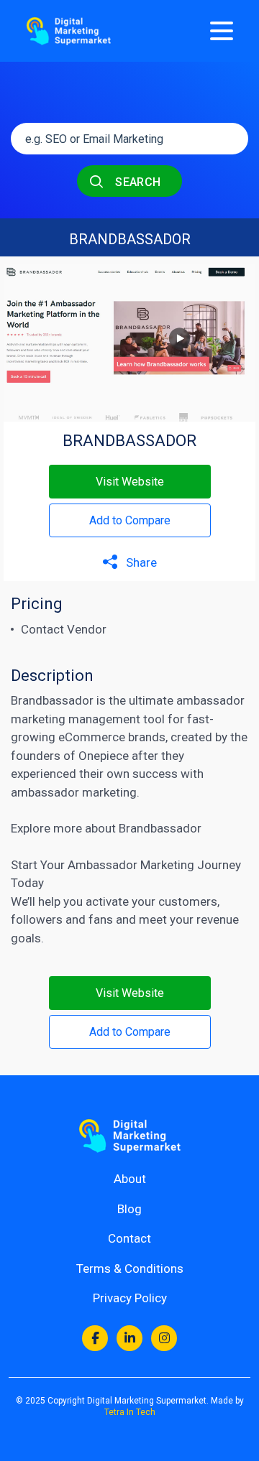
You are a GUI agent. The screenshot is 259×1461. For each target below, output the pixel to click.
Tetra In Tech (129, 1412)
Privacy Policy (130, 1298)
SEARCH (136, 182)
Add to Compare (130, 520)
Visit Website (130, 481)
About (130, 1179)
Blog (129, 1209)
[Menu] (221, 30)
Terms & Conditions (129, 1268)
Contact (129, 1238)
